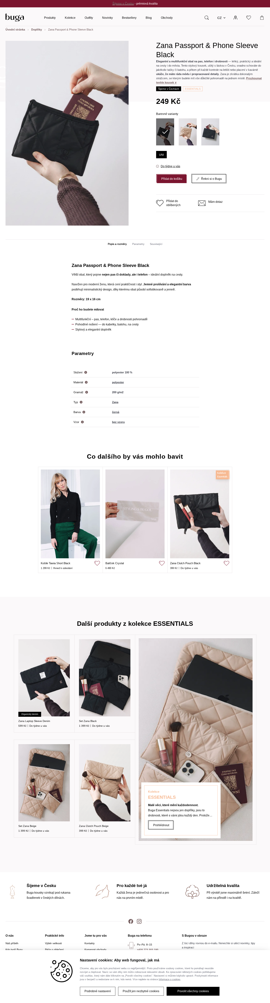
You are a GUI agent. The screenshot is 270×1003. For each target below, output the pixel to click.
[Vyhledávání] (207, 17)
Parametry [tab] (138, 243)
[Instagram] (139, 921)
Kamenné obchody (95, 949)
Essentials (193, 88)
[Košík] (262, 17)
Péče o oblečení (54, 949)
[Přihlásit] (235, 17)
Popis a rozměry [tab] (117, 243)
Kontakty (89, 943)
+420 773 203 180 (147, 949)
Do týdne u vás (170, 166)
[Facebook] (130, 921)
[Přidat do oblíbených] (97, 563)
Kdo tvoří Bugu (14, 949)
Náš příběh (12, 943)
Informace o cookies (169, 979)
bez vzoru (118, 422)
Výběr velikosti (53, 943)
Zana (115, 402)
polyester (118, 382)
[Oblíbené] (249, 17)
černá (115, 412)
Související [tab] (156, 243)
